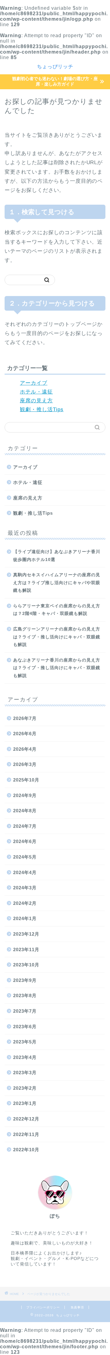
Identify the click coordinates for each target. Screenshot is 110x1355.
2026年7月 (25, 718)
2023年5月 (25, 1041)
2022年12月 (26, 1118)
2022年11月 (26, 1134)
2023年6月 (25, 1026)
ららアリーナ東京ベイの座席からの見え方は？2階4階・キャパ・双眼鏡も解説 (56, 610)
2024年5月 (25, 856)
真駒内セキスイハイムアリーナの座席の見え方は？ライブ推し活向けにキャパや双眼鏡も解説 (56, 583)
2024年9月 (25, 795)
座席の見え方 (36, 401)
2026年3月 (25, 764)
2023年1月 (25, 1103)
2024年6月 (25, 841)
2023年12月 (26, 934)
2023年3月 (25, 1072)
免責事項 (77, 1307)
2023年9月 (25, 980)
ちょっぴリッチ (55, 66)
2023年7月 (25, 1011)
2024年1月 (25, 918)
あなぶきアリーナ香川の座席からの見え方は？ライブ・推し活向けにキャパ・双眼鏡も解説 (56, 668)
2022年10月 (26, 1149)
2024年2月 (25, 903)
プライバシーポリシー (43, 1307)
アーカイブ (33, 383)
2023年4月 (25, 1057)
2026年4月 (25, 749)
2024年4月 (25, 872)
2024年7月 (25, 826)
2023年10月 (26, 964)
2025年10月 (26, 779)
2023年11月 (26, 949)
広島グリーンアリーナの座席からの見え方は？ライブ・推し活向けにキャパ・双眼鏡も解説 (56, 637)
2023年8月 (25, 995)
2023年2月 (25, 1088)
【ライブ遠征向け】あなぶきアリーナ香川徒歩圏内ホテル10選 (56, 555)
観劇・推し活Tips (42, 409)
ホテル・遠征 (36, 392)
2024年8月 (25, 810)
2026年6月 (25, 733)
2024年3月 (25, 887)
